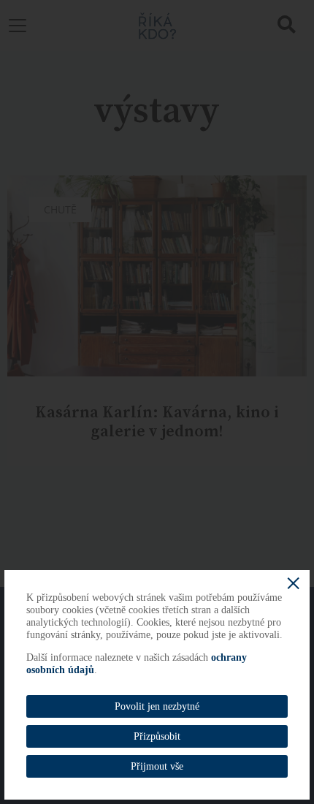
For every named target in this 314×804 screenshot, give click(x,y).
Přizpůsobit (157, 736)
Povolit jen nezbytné (157, 706)
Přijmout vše (157, 766)
